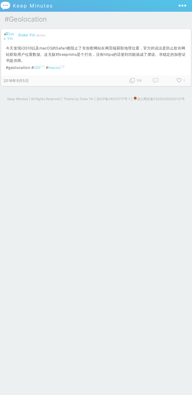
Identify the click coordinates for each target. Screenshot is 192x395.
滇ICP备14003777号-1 (113, 99)
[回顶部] (181, 384)
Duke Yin (26, 35)
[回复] (155, 81)
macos (54, 67)
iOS (37, 67)
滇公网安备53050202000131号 (161, 99)
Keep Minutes (26, 5)
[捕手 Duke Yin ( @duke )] (9, 38)
